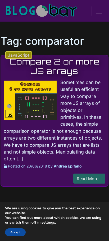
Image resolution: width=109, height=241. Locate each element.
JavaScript (18, 55)
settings (48, 222)
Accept (15, 232)
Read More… (89, 178)
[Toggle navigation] (99, 11)
